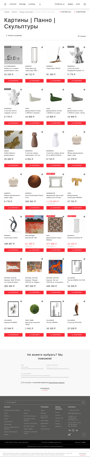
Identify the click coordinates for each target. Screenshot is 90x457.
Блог (78, 4)
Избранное (81, 12)
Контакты (72, 407)
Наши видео (44, 420)
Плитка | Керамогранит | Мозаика (12, 428)
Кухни (6, 418)
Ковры (26, 413)
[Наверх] (84, 435)
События (43, 426)
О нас (57, 412)
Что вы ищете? (26, 373)
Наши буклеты (45, 429)
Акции (43, 410)
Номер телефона (52, 365)
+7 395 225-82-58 (73, 410)
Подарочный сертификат (12, 410)
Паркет (6, 434)
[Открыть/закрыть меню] (5, 4)
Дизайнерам (45, 423)
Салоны (31, 4)
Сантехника (8, 424)
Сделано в (78, 442)
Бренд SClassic (58, 408)
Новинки (43, 413)
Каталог (13, 4)
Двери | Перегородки (10, 431)
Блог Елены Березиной (44, 416)
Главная (6, 12)
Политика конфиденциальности (52, 442)
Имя (22, 365)
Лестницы (27, 410)
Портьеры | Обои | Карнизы (29, 419)
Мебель (6, 416)
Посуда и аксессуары (26, 12)
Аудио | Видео (28, 429)
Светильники (8, 421)
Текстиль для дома (30, 416)
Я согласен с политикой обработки (44, 382)
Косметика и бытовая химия (30, 432)
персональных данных (56, 382)
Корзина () (66, 12)
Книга (6, 413)
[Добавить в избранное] (21, 47)
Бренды (22, 4)
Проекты (58, 4)
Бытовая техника (29, 426)
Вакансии (58, 426)
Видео (70, 4)
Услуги (57, 421)
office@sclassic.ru (74, 413)
